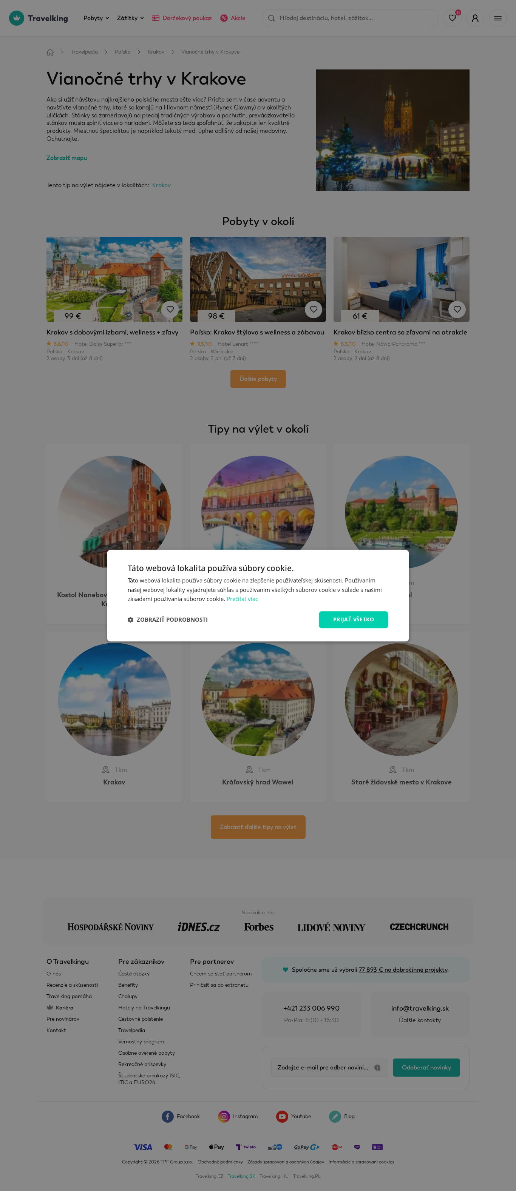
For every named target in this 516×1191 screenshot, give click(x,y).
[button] (168, 620)
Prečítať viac (242, 599)
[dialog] (258, 595)
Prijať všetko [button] (353, 619)
